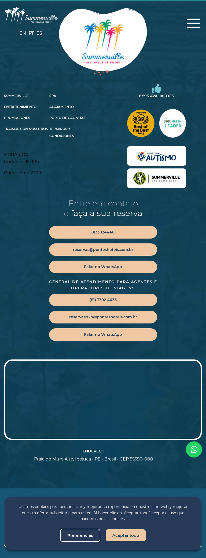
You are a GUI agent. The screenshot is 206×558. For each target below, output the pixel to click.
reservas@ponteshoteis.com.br (103, 249)
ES (39, 33)
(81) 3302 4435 (103, 299)
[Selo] (156, 156)
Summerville (16, 96)
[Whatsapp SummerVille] (194, 449)
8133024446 (103, 232)
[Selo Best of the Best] (140, 123)
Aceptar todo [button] (125, 535)
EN (23, 33)
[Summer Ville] (31, 15)
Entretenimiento (20, 107)
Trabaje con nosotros (26, 129)
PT (31, 33)
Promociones (17, 118)
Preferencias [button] (80, 535)
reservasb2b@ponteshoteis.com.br (103, 317)
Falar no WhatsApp (103, 266)
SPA (52, 96)
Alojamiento (61, 107)
